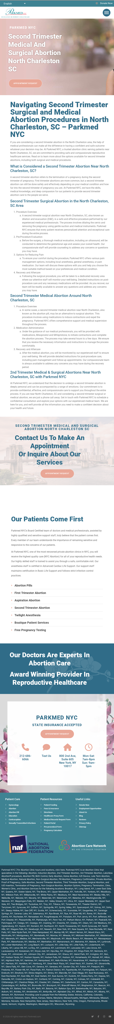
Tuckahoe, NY (35, 904)
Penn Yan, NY (59, 919)
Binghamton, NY (89, 985)
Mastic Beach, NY (74, 938)
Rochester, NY (20, 916)
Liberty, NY (6, 948)
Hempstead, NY (46, 960)
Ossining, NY (49, 923)
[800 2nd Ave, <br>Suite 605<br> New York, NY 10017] (67, 747)
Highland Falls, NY (14, 960)
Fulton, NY (85, 966)
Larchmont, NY (62, 948)
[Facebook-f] (98, 1016)
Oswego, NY (36, 923)
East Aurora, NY (59, 976)
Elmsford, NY (21, 973)
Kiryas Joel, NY (42, 951)
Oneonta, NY (63, 923)
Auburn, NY (7, 991)
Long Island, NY (86, 888)
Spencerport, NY (85, 907)
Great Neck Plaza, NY (57, 963)
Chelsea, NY (58, 982)
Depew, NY (104, 976)
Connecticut (7, 997)
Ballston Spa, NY (67, 988)
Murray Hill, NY (61, 932)
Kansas (41, 997)
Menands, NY (12, 938)
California (87, 994)
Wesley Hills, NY (101, 894)
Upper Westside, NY (88, 901)
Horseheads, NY (83, 957)
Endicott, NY (7, 973)
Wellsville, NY (7, 898)
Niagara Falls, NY (19, 929)
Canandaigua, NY (10, 985)
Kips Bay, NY (57, 951)
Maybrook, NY (58, 938)
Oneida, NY (75, 923)
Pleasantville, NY (27, 919)
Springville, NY (50, 907)
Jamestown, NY (53, 954)
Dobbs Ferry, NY (89, 976)
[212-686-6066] (25, 747)
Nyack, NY (24, 926)
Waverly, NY (35, 898)
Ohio (75, 1001)
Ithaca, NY (67, 954)
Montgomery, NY (25, 935)
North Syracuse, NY (91, 926)
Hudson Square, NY (34, 957)
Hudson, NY (68, 957)
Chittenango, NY (9, 982)
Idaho (27, 997)
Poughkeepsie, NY (53, 916)
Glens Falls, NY (13, 966)
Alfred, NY (81, 991)
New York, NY (64, 929)
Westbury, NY (64, 894)
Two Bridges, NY (19, 904)
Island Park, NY (81, 954)
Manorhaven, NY (19, 941)
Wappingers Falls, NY (25, 901)
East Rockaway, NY (98, 973)
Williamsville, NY (31, 894)
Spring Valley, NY (67, 907)
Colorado (98, 994)
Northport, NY (51, 926)
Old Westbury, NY (102, 923)
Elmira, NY (53, 973)
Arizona (78, 994)
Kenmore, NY (100, 951)
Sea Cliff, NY (30, 910)
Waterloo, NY (78, 898)
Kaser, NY (6, 954)
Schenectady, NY (57, 910)
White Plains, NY (49, 894)
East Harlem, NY (43, 976)
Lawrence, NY (47, 948)
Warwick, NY (7, 901)
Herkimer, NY (30, 960)
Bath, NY (40, 988)
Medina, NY (25, 938)
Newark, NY (50, 929)
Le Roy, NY (33, 948)
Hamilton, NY (25, 963)
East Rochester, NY (10, 976)
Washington (31, 1004)
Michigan (83, 997)
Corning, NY (58, 979)
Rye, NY (68, 913)
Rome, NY (91, 913)
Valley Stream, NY (58, 901)
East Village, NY (80, 973)
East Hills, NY (27, 976)
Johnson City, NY (36, 954)
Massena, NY (90, 938)
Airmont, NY (7, 994)
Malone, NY (94, 941)
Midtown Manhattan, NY (87, 935)
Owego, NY (22, 923)
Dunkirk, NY (74, 976)
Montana (5, 1001)
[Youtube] (110, 1016)
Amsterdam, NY (34, 991)
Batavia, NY (51, 988)
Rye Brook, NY (56, 913)
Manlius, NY (34, 941)
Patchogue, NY (8, 923)
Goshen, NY (92, 963)
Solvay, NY (99, 907)
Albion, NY (92, 991)
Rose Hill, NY (79, 913)
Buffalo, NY (25, 985)
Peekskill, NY (105, 919)
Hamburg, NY (39, 963)
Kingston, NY (70, 951)
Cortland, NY (45, 979)
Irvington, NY (96, 954)
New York (67, 1001)
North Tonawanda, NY (70, 926)
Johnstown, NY (19, 954)
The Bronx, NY (44, 891)
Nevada (15, 1001)
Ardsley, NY (19, 991)
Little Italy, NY (66, 944)
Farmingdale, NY (90, 969)
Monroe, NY (56, 935)
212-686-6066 (25, 757)
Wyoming (69, 1004)
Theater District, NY (91, 904)
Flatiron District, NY (55, 969)
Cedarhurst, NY (72, 982)
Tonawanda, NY (73, 904)
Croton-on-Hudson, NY (26, 979)
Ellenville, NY (65, 973)
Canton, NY (86, 982)
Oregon (82, 1001)
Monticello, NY (8, 935)
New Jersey (42, 1001)
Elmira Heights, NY (38, 973)
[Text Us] (46, 747)
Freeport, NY (97, 966)
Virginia (21, 1004)
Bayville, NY (7, 988)
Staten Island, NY (26, 891)
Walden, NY (42, 901)
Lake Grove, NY (93, 948)
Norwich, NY (37, 926)
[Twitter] (92, 1016)
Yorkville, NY (80, 891)
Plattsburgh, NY (44, 919)
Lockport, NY (51, 944)
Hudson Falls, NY (53, 957)
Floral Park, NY (37, 969)
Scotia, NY (43, 910)
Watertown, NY (64, 898)
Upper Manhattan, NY (62, 891)
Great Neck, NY (77, 963)
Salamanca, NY (40, 913)
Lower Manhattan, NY (16, 944)
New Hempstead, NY (42, 932)
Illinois (34, 997)
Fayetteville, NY (73, 969)
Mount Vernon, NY (78, 932)
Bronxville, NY (38, 985)
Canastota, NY (100, 982)
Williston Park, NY (14, 894)
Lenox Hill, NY (20, 948)
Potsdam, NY (69, 916)
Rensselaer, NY (35, 916)
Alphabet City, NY (66, 991)
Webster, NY (21, 898)
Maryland (57, 997)
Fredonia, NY (7, 969)
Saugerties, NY (90, 910)
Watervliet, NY (49, 898)
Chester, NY (45, 982)
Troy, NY (47, 904)
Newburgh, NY (36, 929)
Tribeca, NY (58, 904)
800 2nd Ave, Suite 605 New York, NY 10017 (67, 761)
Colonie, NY (71, 979)
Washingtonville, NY (95, 898)
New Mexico (55, 1001)
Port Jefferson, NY (102, 916)
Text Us (46, 756)
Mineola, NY (69, 935)
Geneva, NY (42, 966)
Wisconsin (59, 1004)
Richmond (19, 994)
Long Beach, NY (36, 944)
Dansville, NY (7, 979)
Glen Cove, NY (28, 966)
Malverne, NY (81, 941)
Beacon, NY (104, 985)
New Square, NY (80, 929)
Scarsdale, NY (74, 910)
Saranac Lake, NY (23, 913)
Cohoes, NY (83, 979)
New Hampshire (27, 1001)
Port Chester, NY (9, 919)
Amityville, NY (49, 991)
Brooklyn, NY (71, 888)
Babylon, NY (100, 988)
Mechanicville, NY (41, 938)
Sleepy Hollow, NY (14, 910)
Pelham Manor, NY (76, 919)
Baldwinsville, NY (84, 988)
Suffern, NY (36, 907)
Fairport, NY (105, 969)
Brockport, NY (53, 985)
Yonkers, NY (93, 891)
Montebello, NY (41, 935)
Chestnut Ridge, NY (28, 982)
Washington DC (45, 1004)
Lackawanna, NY (9, 951)
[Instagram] (104, 1016)
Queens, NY (11, 891)
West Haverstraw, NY (82, 894)
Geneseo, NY (55, 966)
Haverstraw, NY (80, 960)
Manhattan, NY (48, 941)
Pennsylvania (93, 1001)
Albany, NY (103, 991)
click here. (60, 869)
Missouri (104, 997)
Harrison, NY (12, 963)
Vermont (12, 1004)
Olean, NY (87, 923)
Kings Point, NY (85, 951)
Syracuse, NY (23, 907)
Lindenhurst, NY (96, 944)
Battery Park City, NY (24, 988)
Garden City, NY (71, 966)
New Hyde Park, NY (21, 932)
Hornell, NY (97, 957)
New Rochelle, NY (98, 929)
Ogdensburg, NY (9, 926)
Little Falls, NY (81, 944)
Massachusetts (71, 997)
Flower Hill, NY (22, 969)
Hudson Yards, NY (14, 957)
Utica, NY (72, 901)
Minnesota (94, 997)
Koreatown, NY (26, 951)
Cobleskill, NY (97, 979)
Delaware (18, 997)
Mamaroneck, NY (65, 941)
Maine (49, 997)
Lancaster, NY (78, 948)
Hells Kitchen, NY (63, 960)
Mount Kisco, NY (96, 932)
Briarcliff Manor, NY (71, 985)
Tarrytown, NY (8, 907)
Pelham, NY (92, 919)
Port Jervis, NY (84, 916)
